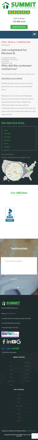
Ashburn (6, 150)
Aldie (5, 130)
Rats (19, 409)
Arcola (6, 143)
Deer (11, 370)
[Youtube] (13, 341)
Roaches (19, 413)
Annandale (7, 140)
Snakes (27, 373)
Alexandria (7, 133)
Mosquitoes (19, 406)
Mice (19, 402)
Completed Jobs (23, 42)
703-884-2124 (19, 21)
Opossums (27, 362)
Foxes (11, 373)
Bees (19, 394)
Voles (27, 381)
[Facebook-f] (3, 341)
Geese (11, 377)
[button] (34, 34)
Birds (11, 366)
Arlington (7, 147)
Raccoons (27, 366)
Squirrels (27, 377)
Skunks (27, 370)
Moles (11, 385)
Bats (11, 362)
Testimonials (19, 248)
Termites (19, 421)
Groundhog (11, 381)
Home (3, 42)
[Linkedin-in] (8, 341)
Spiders (19, 417)
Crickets (19, 398)
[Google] (18, 341)
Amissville (7, 137)
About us (11, 42)
